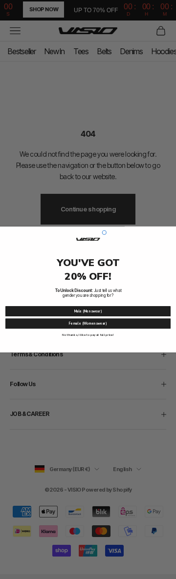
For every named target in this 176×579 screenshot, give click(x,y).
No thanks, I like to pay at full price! (87, 335)
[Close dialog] (104, 232)
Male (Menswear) (88, 311)
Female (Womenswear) (88, 323)
